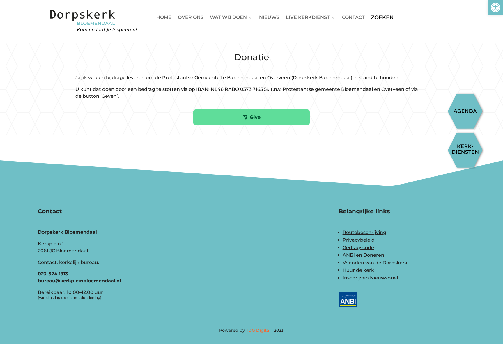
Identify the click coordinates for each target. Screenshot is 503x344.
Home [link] (163, 17)
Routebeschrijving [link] (364, 232)
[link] (495, 7)
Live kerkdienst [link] (308, 17)
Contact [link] (353, 17)
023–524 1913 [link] (53, 273)
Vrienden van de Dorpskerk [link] (375, 262)
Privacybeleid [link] (359, 240)
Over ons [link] (190, 17)
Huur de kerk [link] (358, 270)
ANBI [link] (349, 255)
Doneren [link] (373, 255)
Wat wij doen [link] (228, 17)
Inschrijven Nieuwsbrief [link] (370, 278)
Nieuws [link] (269, 17)
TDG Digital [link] (258, 330)
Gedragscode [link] (358, 247)
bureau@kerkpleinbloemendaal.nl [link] (79, 280)
